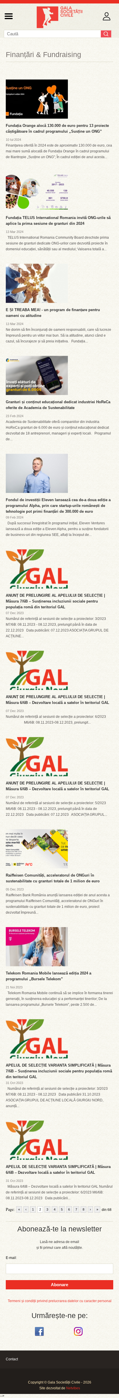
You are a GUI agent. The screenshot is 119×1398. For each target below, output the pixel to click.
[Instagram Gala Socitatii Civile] (79, 1336)
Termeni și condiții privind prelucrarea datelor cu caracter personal (59, 1301)
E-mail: (11, 1258)
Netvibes (73, 1388)
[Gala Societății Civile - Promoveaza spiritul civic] (59, 27)
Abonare (59, 1284)
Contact (12, 1359)
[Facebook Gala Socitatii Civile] (40, 1336)
